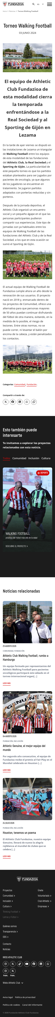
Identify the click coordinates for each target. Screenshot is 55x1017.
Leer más (7, 683)
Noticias (12, 11)
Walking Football (18, 534)
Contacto (7, 944)
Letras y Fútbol (11, 917)
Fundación (32, 384)
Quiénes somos (10, 926)
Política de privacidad (25, 997)
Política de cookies (11, 1004)
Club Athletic (45, 901)
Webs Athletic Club (13, 983)
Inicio (5, 11)
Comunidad (19, 384)
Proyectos (7, 890)
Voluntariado (45, 896)
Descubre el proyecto (17, 546)
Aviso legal (8, 997)
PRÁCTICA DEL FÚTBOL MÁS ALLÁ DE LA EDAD (21, 537)
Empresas (44, 906)
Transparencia (11, 931)
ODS (6, 937)
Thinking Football (12, 912)
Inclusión (8, 901)
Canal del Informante (32, 1004)
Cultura (7, 906)
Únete (40, 890)
